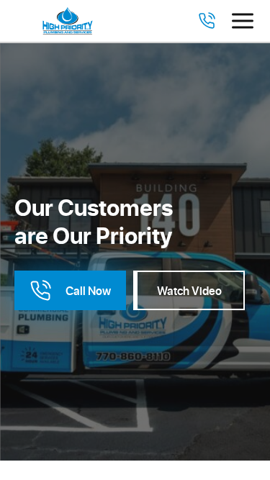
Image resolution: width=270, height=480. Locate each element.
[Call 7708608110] (206, 21)
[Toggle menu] (243, 21)
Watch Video (189, 290)
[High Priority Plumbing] (67, 21)
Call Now (88, 290)
